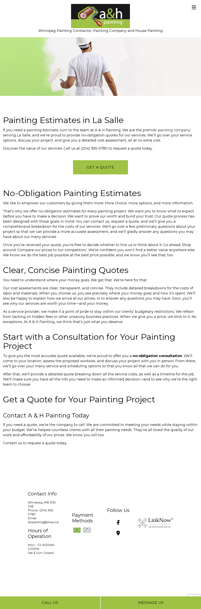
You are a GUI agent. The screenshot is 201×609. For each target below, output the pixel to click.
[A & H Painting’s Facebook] (118, 523)
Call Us (50, 603)
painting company (174, 130)
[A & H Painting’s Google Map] (118, 534)
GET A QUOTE (100, 167)
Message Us (151, 603)
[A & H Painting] (100, 15)
